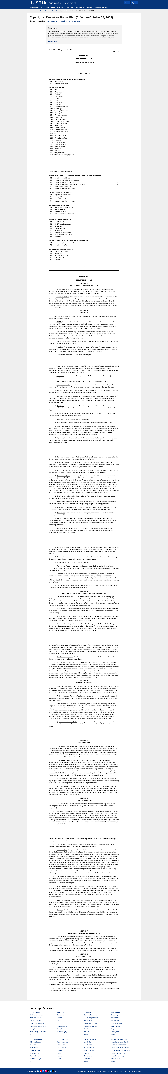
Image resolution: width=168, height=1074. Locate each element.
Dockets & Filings (35, 1059)
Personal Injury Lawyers (38, 1032)
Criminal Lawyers (35, 1020)
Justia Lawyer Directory (118, 1045)
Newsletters (89, 7)
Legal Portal (91, 1071)
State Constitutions (63, 1042)
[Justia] (38, 2)
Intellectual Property (90, 1023)
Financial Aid (115, 1020)
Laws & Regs (79, 7)
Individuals (61, 1012)
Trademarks (88, 1056)
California (60, 1050)
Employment (88, 1020)
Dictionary (114, 1015)
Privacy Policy (123, 1071)
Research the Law (57, 7)
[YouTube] (41, 1071)
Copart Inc (55, 11)
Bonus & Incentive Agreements (69, 21)
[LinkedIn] (38, 1071)
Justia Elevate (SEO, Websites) (120, 1050)
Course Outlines (116, 1023)
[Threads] (48, 1071)
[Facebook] (43, 1071)
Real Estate (87, 1029)
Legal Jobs (87, 1042)
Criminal (59, 1018)
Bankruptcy (60, 1015)
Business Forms (89, 1048)
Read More (52, 41)
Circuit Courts (34, 1053)
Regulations (34, 1048)
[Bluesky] (51, 1071)
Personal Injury (62, 1032)
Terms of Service (112, 1071)
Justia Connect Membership (120, 1042)
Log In (127, 3)
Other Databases (90, 1039)
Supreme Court (35, 1050)
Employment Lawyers (37, 1023)
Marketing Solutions (101, 7)
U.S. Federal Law (36, 1039)
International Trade (90, 1026)
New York (60, 1056)
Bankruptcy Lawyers (36, 1015)
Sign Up (134, 3)
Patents (86, 1053)
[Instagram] (46, 1071)
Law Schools (69, 7)
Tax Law (86, 1032)
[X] (53, 1071)
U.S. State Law (62, 1039)
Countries (87, 1059)
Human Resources (51, 21)
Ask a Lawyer (45, 7)
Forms (36, 11)
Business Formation (90, 1015)
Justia (31, 11)
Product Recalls (89, 1050)
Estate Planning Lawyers (38, 1026)
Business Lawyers (35, 1018)
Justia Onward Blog (117, 1056)
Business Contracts (45, 11)
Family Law (60, 1029)
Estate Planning (62, 1026)
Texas (59, 1059)
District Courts (34, 1056)
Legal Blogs (88, 1045)
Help (104, 1071)
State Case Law (62, 1048)
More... (32, 1034)
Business (87, 1012)
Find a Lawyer (34, 7)
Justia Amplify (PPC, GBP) (119, 1053)
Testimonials (115, 1059)
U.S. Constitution (35, 1042)
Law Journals (115, 1026)
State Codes (61, 1045)
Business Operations (91, 1018)
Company (99, 1071)
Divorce (59, 1020)
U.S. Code (33, 1045)
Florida (59, 1053)
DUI (58, 1023)
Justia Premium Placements (120, 1048)
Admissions (115, 1018)
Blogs (113, 1029)
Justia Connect (82, 1071)
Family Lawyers (35, 1029)
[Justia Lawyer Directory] (56, 1071)
